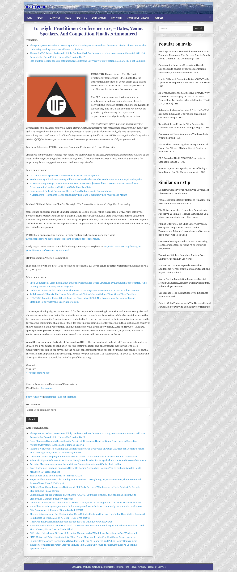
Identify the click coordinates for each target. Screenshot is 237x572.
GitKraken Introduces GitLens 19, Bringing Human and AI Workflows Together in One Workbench (83, 533)
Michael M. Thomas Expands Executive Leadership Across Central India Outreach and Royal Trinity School (184, 269)
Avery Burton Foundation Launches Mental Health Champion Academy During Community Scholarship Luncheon (184, 283)
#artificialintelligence (138, 17)
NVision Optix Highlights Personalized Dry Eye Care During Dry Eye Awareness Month (78, 195)
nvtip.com (35, 6)
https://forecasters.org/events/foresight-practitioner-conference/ (63, 239)
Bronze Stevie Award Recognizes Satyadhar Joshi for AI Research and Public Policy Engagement (83, 541)
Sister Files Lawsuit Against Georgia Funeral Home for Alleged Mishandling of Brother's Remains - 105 (183, 148)
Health (40, 17)
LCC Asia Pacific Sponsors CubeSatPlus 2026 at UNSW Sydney (64, 175)
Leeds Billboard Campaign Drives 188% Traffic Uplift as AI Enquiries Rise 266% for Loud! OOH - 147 (184, 83)
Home (29, 17)
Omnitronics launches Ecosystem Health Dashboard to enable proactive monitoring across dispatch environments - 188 (182, 69)
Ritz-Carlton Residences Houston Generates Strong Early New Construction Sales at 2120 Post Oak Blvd (87, 61)
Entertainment (99, 17)
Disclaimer (50, 396)
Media (68, 17)
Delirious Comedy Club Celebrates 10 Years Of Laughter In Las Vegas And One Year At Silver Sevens (85, 502)
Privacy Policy (138, 567)
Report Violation (67, 396)
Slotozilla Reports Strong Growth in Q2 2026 (54, 302)
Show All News (34, 396)
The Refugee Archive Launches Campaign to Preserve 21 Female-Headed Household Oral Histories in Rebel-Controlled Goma (183, 214)
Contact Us (123, 567)
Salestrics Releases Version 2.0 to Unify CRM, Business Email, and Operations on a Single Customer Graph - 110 (183, 114)
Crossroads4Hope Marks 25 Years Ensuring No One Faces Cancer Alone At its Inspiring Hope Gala (183, 245)
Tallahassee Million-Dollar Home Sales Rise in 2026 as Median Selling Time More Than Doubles (83, 294)
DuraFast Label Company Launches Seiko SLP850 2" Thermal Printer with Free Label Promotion (83, 456)
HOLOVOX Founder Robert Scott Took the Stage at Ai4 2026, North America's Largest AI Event (82, 298)
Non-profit (116, 17)
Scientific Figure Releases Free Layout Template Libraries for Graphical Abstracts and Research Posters (88, 460)
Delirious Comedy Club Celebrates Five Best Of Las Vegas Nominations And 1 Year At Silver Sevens (84, 290)
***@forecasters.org (37, 372)
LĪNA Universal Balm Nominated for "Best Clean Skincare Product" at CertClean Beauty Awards (83, 537)
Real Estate (81, 17)
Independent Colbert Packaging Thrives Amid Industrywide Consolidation (71, 191)
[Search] (210, 18)
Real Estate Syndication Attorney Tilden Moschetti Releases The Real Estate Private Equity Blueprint (86, 179)
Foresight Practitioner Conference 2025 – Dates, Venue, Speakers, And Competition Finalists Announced (88, 31)
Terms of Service (157, 567)
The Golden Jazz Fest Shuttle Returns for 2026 (56, 475)
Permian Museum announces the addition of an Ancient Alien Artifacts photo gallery (76, 464)
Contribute (110, 567)
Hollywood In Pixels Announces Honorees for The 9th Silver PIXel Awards (71, 521)
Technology (54, 17)
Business (159, 17)
